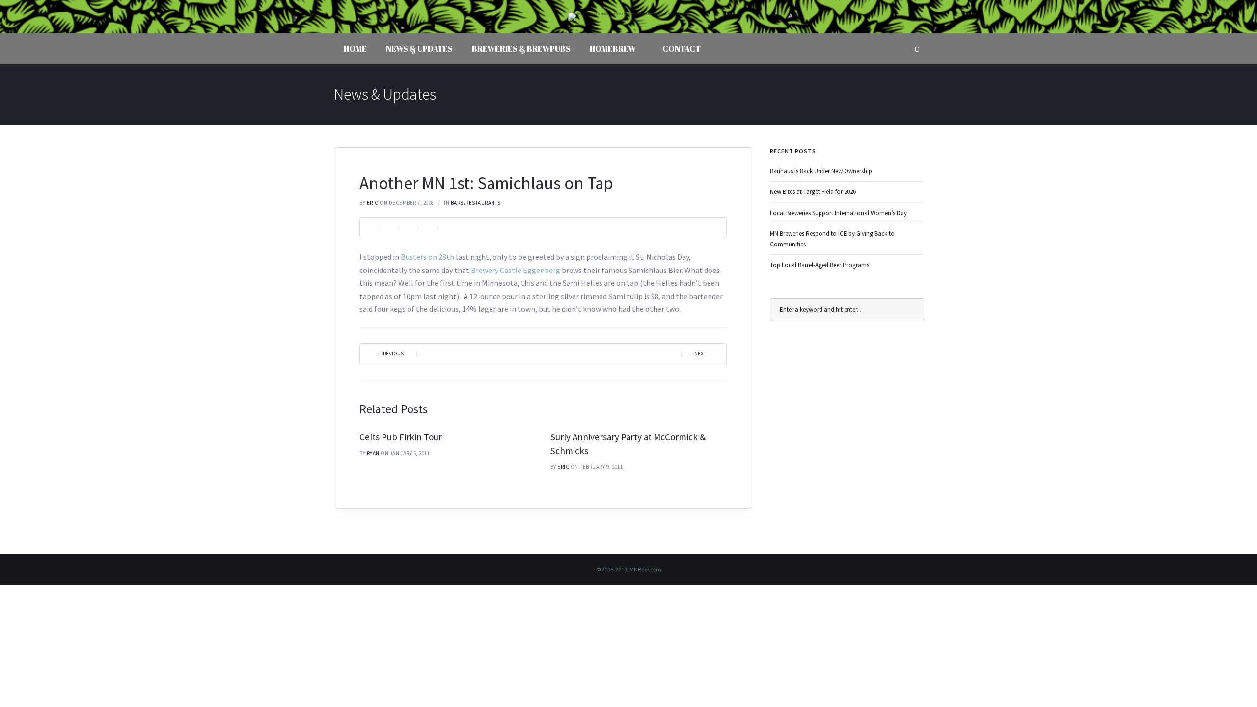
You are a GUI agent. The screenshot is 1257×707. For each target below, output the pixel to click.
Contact (681, 48)
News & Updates (419, 48)
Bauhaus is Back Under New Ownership (821, 171)
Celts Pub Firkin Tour (400, 437)
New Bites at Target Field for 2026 (813, 192)
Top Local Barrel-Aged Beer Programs (819, 265)
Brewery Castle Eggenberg (515, 270)
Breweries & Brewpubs (521, 48)
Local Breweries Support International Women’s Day (838, 213)
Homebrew (613, 48)
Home (355, 48)
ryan (373, 453)
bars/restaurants (476, 202)
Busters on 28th (427, 257)
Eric (373, 202)
